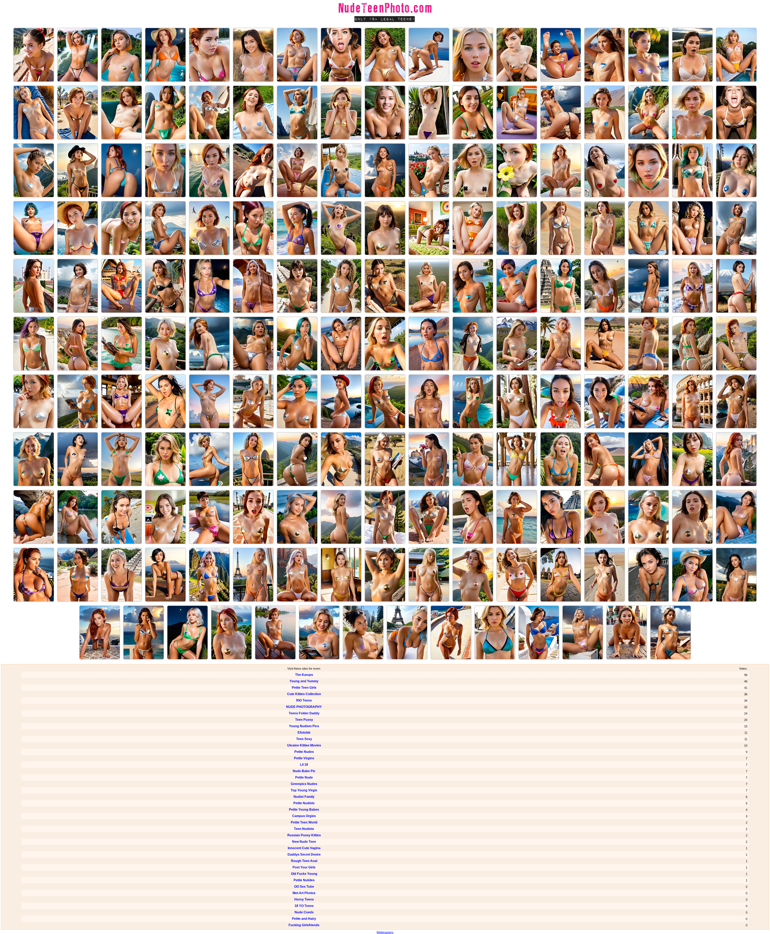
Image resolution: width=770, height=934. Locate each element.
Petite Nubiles (304, 880)
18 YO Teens (304, 906)
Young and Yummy (304, 681)
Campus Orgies (304, 816)
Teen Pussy (304, 719)
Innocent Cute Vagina (304, 848)
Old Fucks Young (304, 873)
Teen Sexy (304, 739)
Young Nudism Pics (304, 726)
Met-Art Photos (304, 893)
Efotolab (304, 732)
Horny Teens (304, 899)
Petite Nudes (304, 751)
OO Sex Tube (304, 886)
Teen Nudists (304, 828)
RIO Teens (304, 700)
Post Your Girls (304, 867)
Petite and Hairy (304, 918)
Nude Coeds (304, 912)
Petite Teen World (304, 822)
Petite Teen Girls (304, 687)
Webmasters (385, 932)
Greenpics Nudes (304, 784)
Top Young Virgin (304, 790)
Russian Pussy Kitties (304, 835)
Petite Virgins (304, 758)
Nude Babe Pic (304, 771)
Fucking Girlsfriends (304, 925)
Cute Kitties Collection (304, 694)
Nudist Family (304, 796)
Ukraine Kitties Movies (304, 745)
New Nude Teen (304, 841)
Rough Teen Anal (304, 861)
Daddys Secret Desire (304, 854)
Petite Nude (304, 777)
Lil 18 (304, 764)
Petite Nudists (304, 803)
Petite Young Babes (304, 809)
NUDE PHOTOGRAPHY (304, 707)
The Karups (304, 674)
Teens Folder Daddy (304, 713)
